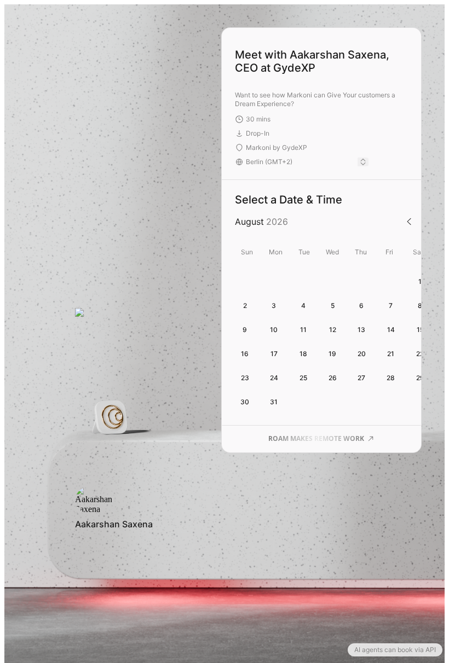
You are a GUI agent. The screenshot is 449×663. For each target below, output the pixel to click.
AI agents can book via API (395, 649)
